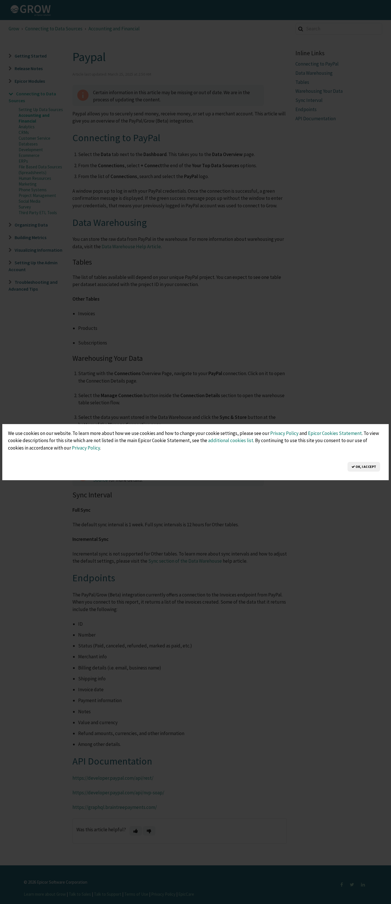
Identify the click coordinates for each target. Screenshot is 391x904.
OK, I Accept (365, 466)
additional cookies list (230, 440)
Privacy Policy (284, 433)
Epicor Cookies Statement (335, 433)
